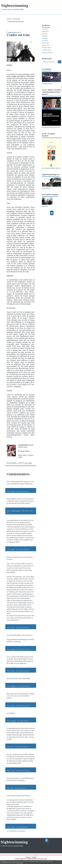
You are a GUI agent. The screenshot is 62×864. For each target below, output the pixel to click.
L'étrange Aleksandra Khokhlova (16, 21)
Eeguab (12, 491)
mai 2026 (44, 36)
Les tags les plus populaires (42, 858)
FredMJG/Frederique (15, 510)
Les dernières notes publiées (31, 858)
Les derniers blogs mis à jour (20, 858)
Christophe (13, 720)
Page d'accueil (16, 18)
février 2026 (45, 43)
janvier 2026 (45, 45)
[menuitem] (9, 18)
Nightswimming (14, 5)
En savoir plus (19, 862)
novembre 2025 (46, 50)
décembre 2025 (46, 47)
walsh (8, 463)
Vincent (13, 549)
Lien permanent (12, 462)
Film (26, 462)
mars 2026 (45, 40)
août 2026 (45, 29)
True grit (9, 18)
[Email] (51, 213)
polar (18, 463)
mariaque (13, 649)
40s (21, 463)
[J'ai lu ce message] (60, 861)
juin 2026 (44, 33)
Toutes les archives (47, 52)
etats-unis (13, 463)
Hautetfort (34, 857)
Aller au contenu (6, 1)
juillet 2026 (45, 31)
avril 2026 (45, 38)
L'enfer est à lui (18, 35)
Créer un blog (28, 857)
